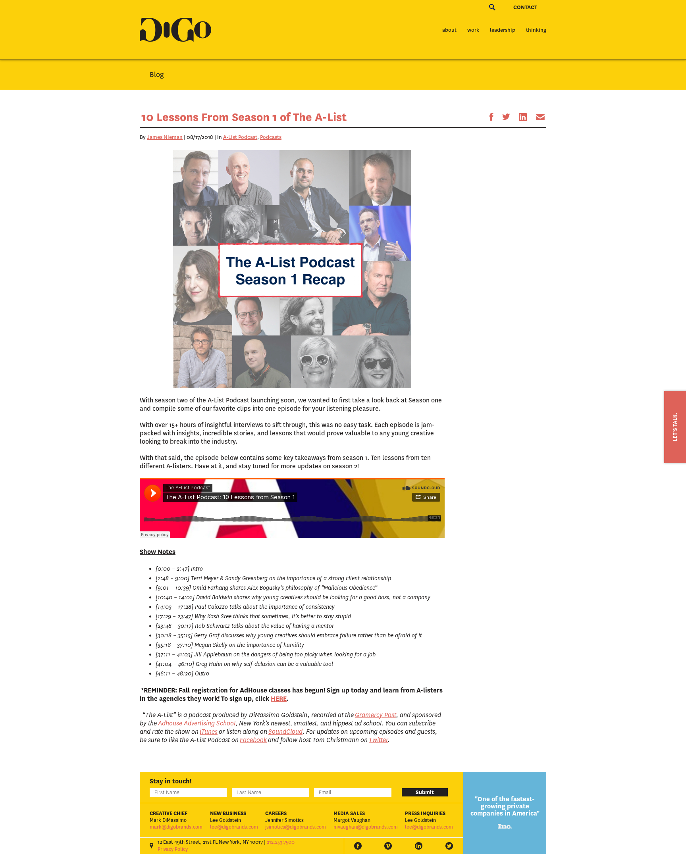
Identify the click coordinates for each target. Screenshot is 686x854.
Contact (525, 7)
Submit (425, 792)
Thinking (536, 30)
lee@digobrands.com (234, 827)
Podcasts (270, 137)
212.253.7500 (281, 842)
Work (473, 30)
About (449, 30)
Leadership (502, 30)
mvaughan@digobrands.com (365, 827)
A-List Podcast (240, 137)
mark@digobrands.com (176, 827)
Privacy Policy (173, 849)
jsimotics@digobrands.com (295, 827)
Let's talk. (675, 427)
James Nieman (165, 137)
